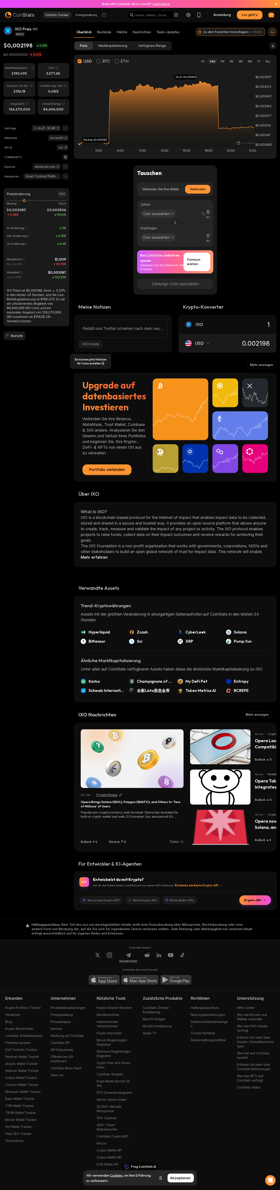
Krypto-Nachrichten (19, 1029)
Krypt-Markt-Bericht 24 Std (113, 1083)
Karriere (56, 1029)
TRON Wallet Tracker (20, 1113)
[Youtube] (170, 957)
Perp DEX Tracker (18, 1134)
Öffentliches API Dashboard (62, 1059)
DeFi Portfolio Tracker (21, 1050)
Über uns (57, 1075)
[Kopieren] (58, 128)
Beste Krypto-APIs (145, 900)
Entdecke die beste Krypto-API (196, 885)
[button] (58, 128)
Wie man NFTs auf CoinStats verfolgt (250, 1078)
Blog (8, 1022)
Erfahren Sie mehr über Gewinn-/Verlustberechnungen (255, 1042)
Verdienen (12, 1015)
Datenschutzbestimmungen (209, 1024)
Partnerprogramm (17, 1043)
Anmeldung (222, 15)
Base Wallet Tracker (19, 1099)
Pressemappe (61, 1022)
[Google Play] (175, 980)
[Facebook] (182, 957)
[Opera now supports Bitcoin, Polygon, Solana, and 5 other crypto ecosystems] (220, 827)
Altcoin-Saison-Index (112, 1099)
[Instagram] (109, 957)
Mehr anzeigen (261, 365)
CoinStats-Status (249, 1087)
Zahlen (145, 204)
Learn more (161, 4)
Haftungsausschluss (205, 1008)
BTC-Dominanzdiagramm (114, 1092)
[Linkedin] (158, 957)
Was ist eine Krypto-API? (104, 900)
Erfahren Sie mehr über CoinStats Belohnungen (254, 1067)
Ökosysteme (14, 1141)
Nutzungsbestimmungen (208, 1015)
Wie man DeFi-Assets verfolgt (252, 1028)
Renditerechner (108, 1015)
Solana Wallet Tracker (21, 1078)
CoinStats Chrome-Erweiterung (156, 1010)
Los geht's (250, 15)
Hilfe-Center (246, 1008)
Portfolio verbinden (107, 469)
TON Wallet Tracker (19, 1106)
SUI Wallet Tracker (18, 1127)
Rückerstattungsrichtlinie (208, 1040)
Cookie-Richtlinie (203, 1033)
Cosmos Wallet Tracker (22, 1085)
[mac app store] (140, 980)
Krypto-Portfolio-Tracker (23, 1008)
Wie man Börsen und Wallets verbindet (252, 1017)
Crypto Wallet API (109, 1150)
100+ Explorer (107, 1118)
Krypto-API (252, 900)
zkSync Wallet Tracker (21, 1064)
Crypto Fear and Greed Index (113, 1065)
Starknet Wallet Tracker (22, 1057)
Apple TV (150, 1033)
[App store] (104, 980)
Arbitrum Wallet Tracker (22, 1071)
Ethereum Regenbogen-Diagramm (114, 1054)
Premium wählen (193, 262)
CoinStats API (60, 1043)
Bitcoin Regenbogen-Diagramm (112, 1042)
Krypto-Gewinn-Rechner (114, 1008)
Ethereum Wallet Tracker (23, 1092)
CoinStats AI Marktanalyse (23, 1036)
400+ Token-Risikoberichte (107, 1127)
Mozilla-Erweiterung (157, 1026)
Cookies (116, 1175)
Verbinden (198, 189)
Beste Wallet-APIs (182, 900)
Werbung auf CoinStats (67, 1036)
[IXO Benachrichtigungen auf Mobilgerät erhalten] (272, 32)
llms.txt (101, 1143)
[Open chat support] (270, 1180)
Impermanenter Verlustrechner (107, 1024)
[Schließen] (273, 4)
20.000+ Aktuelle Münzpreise (109, 1109)
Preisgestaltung (62, 1015)
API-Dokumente (62, 1050)
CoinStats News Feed (66, 1068)
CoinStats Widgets (110, 1074)
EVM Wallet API (107, 1164)
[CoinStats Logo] (19, 15)
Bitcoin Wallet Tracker (21, 1120)
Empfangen (149, 228)
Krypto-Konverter (109, 1033)
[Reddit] (147, 957)
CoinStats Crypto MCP (113, 1136)
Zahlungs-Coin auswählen (175, 284)
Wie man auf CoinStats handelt (253, 1055)
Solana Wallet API (109, 1157)
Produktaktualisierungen (68, 1008)
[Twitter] (65, 157)
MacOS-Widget (154, 1019)
